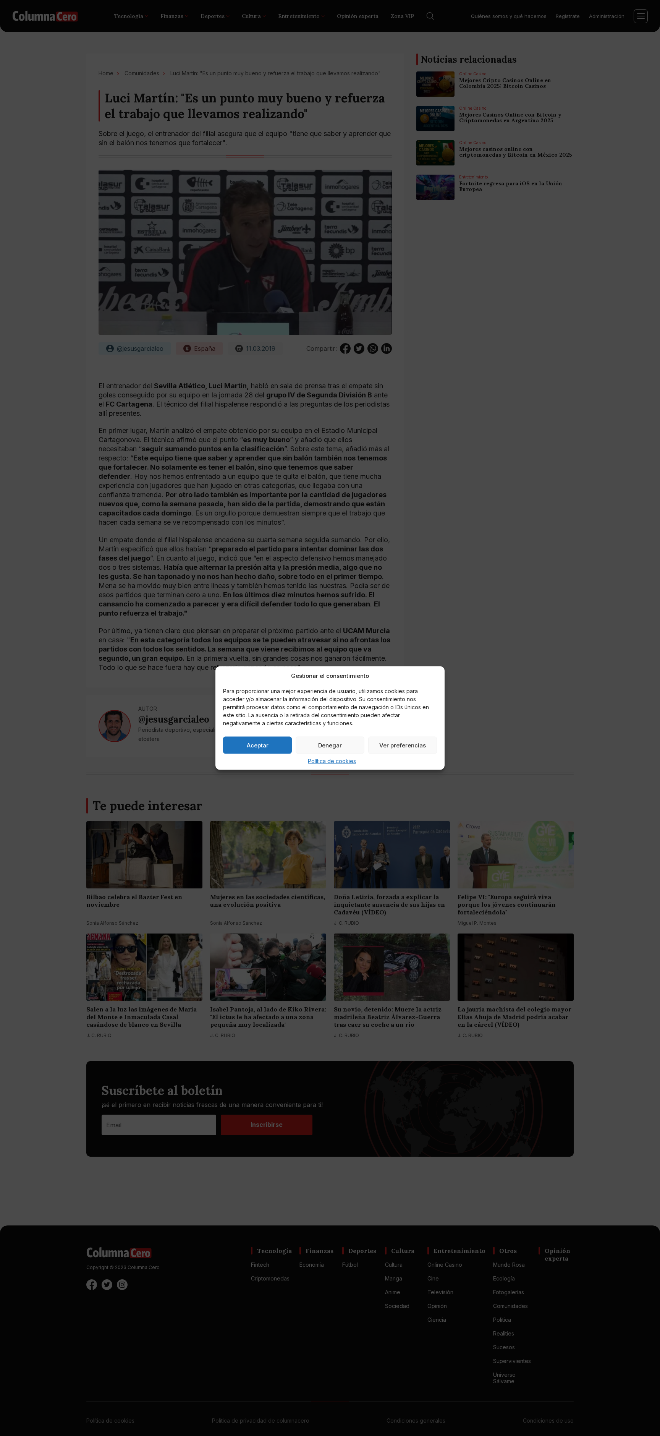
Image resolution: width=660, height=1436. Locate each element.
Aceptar (258, 745)
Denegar (330, 745)
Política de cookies (332, 761)
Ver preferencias (402, 745)
